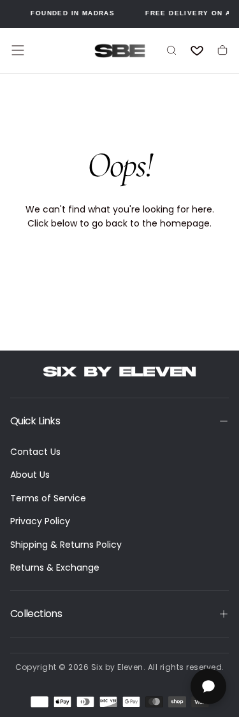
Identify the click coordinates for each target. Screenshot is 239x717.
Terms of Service (48, 498)
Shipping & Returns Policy (66, 544)
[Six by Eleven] (119, 372)
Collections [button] (36, 613)
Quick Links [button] (35, 421)
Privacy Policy (40, 521)
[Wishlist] (197, 50)
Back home (120, 265)
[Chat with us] (208, 686)
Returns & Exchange (54, 567)
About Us (30, 474)
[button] (17, 50)
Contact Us (35, 451)
